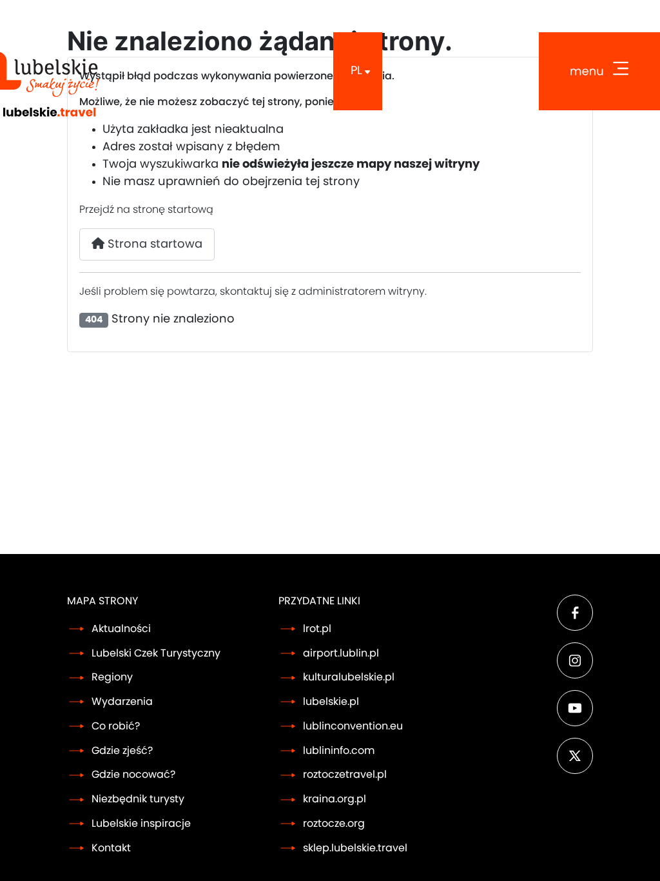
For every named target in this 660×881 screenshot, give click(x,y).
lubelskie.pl (331, 702)
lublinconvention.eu (353, 726)
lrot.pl (317, 629)
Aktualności (121, 629)
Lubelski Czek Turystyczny (156, 653)
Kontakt (111, 848)
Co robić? (116, 726)
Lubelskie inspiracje (141, 823)
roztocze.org (334, 823)
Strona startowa (153, 244)
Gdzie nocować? (133, 774)
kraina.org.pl (334, 799)
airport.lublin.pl (341, 653)
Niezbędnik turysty (138, 799)
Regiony (112, 677)
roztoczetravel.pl (345, 774)
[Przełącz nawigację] (599, 71)
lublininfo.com (338, 751)
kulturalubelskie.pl (348, 677)
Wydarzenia (122, 702)
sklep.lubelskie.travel (355, 848)
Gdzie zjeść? (122, 751)
